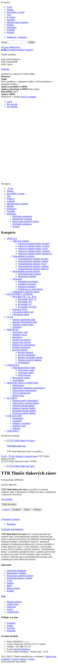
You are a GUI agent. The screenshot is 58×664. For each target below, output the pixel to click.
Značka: (5, 484)
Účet (3, 596)
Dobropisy (11, 607)
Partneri (10, 583)
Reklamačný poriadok (22, 219)
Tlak (9, 15)
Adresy (10, 609)
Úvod (9, 7)
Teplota (10, 9)
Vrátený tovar (13, 604)
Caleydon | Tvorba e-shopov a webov (18, 659)
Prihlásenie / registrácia (17, 37)
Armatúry (11, 20)
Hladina (10, 25)
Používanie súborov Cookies (19, 578)
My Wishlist (12, 106)
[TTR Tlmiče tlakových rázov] (21, 466)
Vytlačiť (5, 509)
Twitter (26, 510)
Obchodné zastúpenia (22, 224)
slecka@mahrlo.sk (22, 649)
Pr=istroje (11, 17)
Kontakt (10, 32)
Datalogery (12, 27)
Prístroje (10, 198)
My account (12, 104)
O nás (9, 580)
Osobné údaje (13, 612)
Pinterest (36, 510)
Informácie (11, 214)
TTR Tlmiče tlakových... (16, 446)
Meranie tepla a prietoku (17, 22)
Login (9, 101)
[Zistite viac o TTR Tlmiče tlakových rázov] (21, 440)
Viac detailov (7, 499)
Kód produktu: (8, 480)
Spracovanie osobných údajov (25, 221)
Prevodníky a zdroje (16, 12)
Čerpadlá (11, 30)
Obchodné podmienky (22, 216)
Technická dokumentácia (12, 529)
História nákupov (14, 602)
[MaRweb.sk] (10, 47)
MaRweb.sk (50, 656)
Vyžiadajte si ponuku (10, 519)
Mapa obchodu (13, 588)
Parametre (11, 524)
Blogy (9, 586)
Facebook (15, 510)
